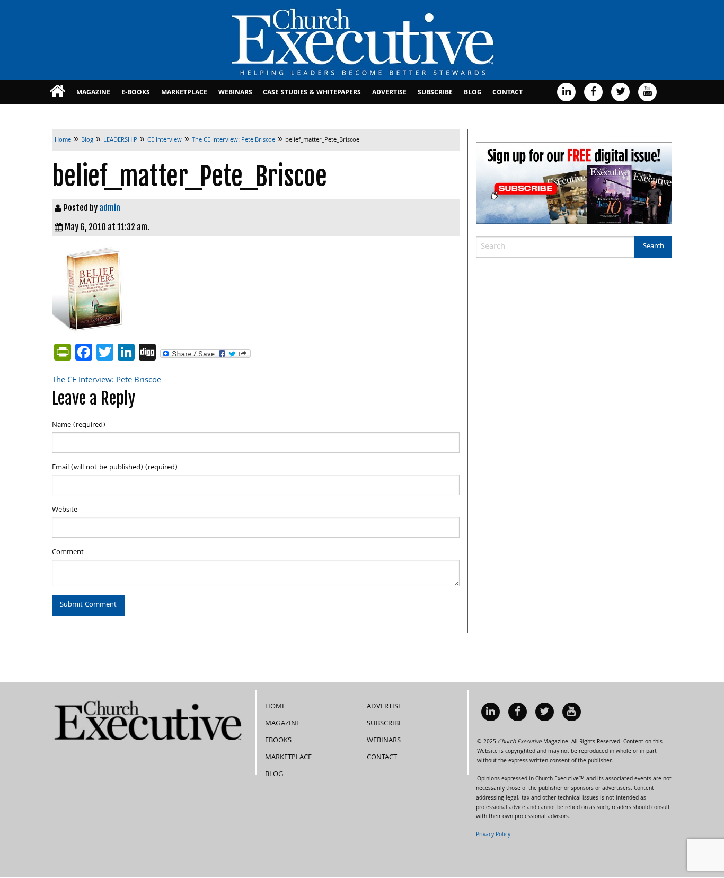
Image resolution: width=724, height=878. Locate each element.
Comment (68, 552)
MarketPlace (184, 93)
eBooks (278, 741)
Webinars (235, 93)
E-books (135, 93)
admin (109, 208)
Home (275, 707)
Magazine (93, 93)
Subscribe (435, 93)
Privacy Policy (493, 835)
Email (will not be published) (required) (115, 467)
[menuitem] (57, 92)
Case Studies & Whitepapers (312, 93)
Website (64, 510)
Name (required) (78, 425)
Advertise (389, 93)
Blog (473, 93)
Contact (507, 93)
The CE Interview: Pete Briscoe (106, 381)
